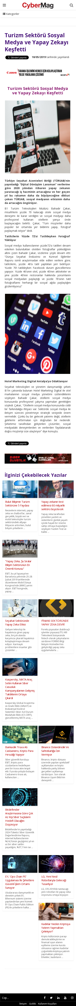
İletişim (31, 18)
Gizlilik (32, 1003)
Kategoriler (12, 14)
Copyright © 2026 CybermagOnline (6, 998)
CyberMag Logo (50, 18)
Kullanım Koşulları (47, 1003)
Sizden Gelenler (12, 18)
